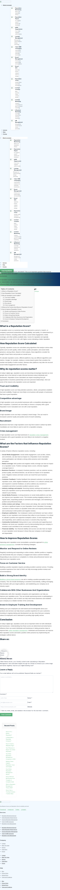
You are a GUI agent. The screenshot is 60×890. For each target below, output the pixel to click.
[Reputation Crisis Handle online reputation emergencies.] (13, 82)
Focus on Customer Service (12, 313)
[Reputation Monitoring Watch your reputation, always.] (13, 11)
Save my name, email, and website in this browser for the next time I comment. (24, 710)
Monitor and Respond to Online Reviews (15, 311)
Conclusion (5, 321)
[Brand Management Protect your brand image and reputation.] (13, 60)
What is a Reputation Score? (10, 291)
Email (30, 702)
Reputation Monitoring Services (9, 815)
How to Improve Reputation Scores (11, 309)
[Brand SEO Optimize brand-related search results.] (13, 71)
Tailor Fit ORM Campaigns (8, 821)
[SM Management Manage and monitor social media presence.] (13, 124)
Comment (3, 694)
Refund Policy (5, 875)
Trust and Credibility (10, 297)
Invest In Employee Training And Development (17, 319)
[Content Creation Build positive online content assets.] (13, 93)
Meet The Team (5, 845)
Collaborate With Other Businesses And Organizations (19, 317)
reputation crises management (38, 435)
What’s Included (7, 138)
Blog (4, 264)
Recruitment (8, 303)
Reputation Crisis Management (9, 823)
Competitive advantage (11, 299)
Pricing (4, 266)
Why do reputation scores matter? (11, 295)
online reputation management (18, 630)
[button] (13, 642)
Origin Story (4, 849)
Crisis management (10, 305)
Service (5, 262)
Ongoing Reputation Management (9, 819)
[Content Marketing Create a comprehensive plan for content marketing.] (13, 104)
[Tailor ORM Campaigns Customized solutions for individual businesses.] (13, 51)
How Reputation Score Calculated (11, 293)
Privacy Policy (5, 873)
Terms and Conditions (7, 877)
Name (30, 698)
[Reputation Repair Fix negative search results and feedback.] (13, 21)
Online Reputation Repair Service (9, 817)
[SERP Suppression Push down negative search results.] (13, 30)
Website (30, 707)
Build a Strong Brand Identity (12, 315)
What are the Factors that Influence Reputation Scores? (17, 307)
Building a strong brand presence (10, 579)
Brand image (8, 301)
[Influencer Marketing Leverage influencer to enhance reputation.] (13, 114)
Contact (3, 843)
